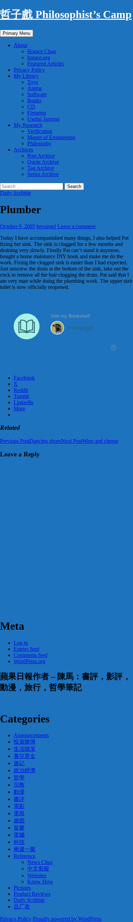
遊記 (19, 763)
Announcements (31, 735)
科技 (19, 842)
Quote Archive (43, 162)
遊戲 (19, 820)
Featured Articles (45, 64)
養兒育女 (24, 756)
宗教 (19, 785)
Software (37, 94)
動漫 (19, 792)
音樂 (19, 828)
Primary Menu (16, 33)
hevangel (46, 226)
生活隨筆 (24, 749)
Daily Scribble (15, 193)
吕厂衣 (22, 906)
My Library (26, 76)
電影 (19, 806)
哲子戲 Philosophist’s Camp (66, 14)
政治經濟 (24, 770)
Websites (36, 875)
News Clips (40, 862)
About (20, 45)
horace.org (38, 57)
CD (31, 106)
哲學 (19, 777)
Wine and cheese (89, 441)
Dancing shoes (30, 441)
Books (34, 100)
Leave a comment (76, 226)
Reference (24, 856)
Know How (40, 881)
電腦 (19, 835)
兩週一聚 (24, 849)
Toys (32, 82)
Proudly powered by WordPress (67, 919)
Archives (23, 149)
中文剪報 (38, 869)
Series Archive (43, 174)
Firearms (36, 113)
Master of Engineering (51, 137)
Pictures (22, 888)
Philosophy (39, 143)
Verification (39, 131)
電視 (19, 813)
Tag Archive (40, 168)
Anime (34, 88)
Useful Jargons (43, 119)
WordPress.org (29, 661)
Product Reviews (32, 894)
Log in (21, 643)
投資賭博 (24, 742)
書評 (19, 799)
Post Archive (41, 156)
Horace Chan (41, 51)
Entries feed (26, 649)
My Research (28, 125)
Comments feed (30, 655)
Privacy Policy (29, 70)
